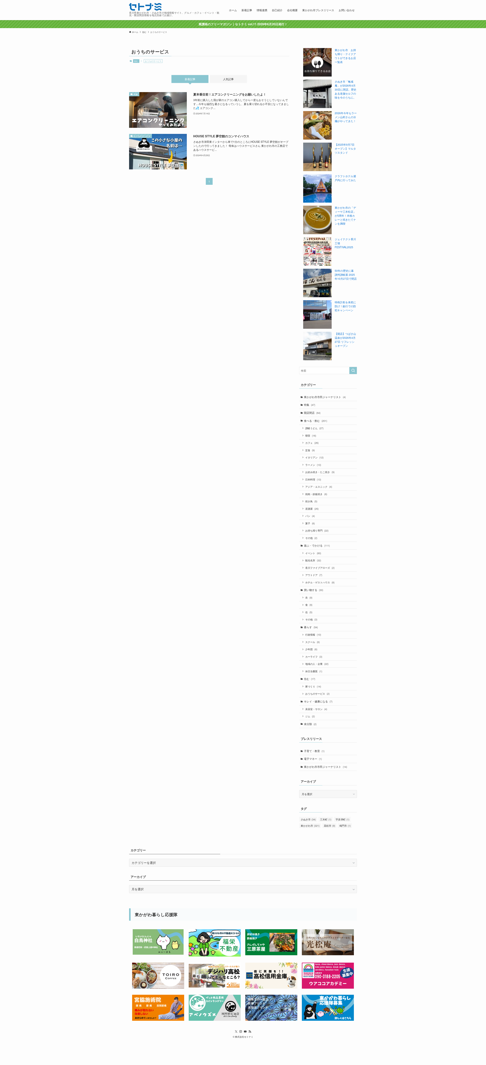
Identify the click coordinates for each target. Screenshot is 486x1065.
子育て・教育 (314, 751)
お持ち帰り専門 (316, 530)
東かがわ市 (310, 825)
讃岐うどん (314, 428)
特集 (309, 405)
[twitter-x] (236, 1031)
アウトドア (313, 575)
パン (310, 516)
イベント (313, 553)
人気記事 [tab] (228, 79)
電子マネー (313, 759)
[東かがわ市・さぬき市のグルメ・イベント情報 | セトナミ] (145, 7)
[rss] (250, 1031)
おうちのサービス (317, 693)
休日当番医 (313, 671)
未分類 (310, 724)
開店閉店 (312, 413)
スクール (312, 642)
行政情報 (313, 634)
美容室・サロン (316, 709)
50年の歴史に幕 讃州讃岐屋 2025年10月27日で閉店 (346, 274)
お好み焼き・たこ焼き (320, 472)
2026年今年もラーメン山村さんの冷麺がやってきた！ (346, 117)
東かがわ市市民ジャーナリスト (325, 397)
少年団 (311, 649)
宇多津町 (342, 819)
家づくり (313, 686)
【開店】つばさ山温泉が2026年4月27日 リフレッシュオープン (345, 340)
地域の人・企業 (316, 664)
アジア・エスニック (318, 486)
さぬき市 (308, 819)
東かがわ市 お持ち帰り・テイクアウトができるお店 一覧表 (345, 56)
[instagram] (240, 1031)
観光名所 (313, 560)
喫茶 (310, 435)
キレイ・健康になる (318, 701)
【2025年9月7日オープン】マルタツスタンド (345, 148)
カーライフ (313, 656)
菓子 (310, 523)
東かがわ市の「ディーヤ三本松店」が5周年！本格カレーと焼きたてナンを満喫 (345, 215)
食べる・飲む (315, 421)
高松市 (329, 825)
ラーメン (313, 465)
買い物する (313, 590)
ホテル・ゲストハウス (320, 582)
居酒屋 (312, 508)
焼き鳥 (311, 501)
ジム (310, 716)
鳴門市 (345, 825)
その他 (311, 538)
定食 (310, 450)
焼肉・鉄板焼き (316, 494)
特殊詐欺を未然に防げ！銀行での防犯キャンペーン (345, 306)
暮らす (311, 627)
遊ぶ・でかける (317, 545)
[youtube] (245, 1031)
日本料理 (313, 479)
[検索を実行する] (353, 370)
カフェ (312, 443)
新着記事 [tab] (190, 79)
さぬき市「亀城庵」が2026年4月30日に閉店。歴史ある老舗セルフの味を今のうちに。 (345, 89)
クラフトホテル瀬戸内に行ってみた (345, 178)
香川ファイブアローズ (320, 568)
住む (136, 60)
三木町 (325, 819)
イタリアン (314, 457)
